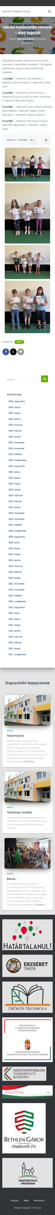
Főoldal (15, 1201)
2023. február (15, 642)
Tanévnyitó (15, 735)
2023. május (14, 625)
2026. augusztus (16, 401)
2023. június (14, 619)
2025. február (15, 501)
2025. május (14, 483)
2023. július (14, 613)
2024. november (16, 519)
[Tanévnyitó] (27, 710)
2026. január (14, 436)
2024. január (14, 578)
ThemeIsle (36, 1208)
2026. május (14, 413)
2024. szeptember (17, 531)
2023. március (15, 637)
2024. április (14, 560)
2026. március (15, 425)
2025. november (16, 448)
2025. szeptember (17, 460)
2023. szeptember (17, 601)
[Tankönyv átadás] (27, 787)
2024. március (15, 566)
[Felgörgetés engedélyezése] (49, 1209)
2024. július (14, 542)
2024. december (16, 513)
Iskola (19, 342)
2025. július (14, 472)
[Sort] (33, 140)
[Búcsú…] (27, 853)
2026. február (15, 431)
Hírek (26, 1201)
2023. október (15, 595)
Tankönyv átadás (19, 812)
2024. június (14, 548)
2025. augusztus (16, 466)
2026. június (14, 407)
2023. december (16, 583)
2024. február (15, 572)
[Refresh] (46, 140)
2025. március (15, 495)
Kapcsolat (39, 1201)
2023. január (14, 648)
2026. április (14, 419)
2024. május (14, 554)
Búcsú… (12, 879)
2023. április (14, 631)
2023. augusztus (16, 607)
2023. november (16, 589)
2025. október (15, 454)
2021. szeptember (17, 654)
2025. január (14, 507)
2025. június (14, 478)
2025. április (14, 489)
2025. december (16, 442)
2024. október (15, 525)
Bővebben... (30, 761)
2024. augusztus (16, 537)
